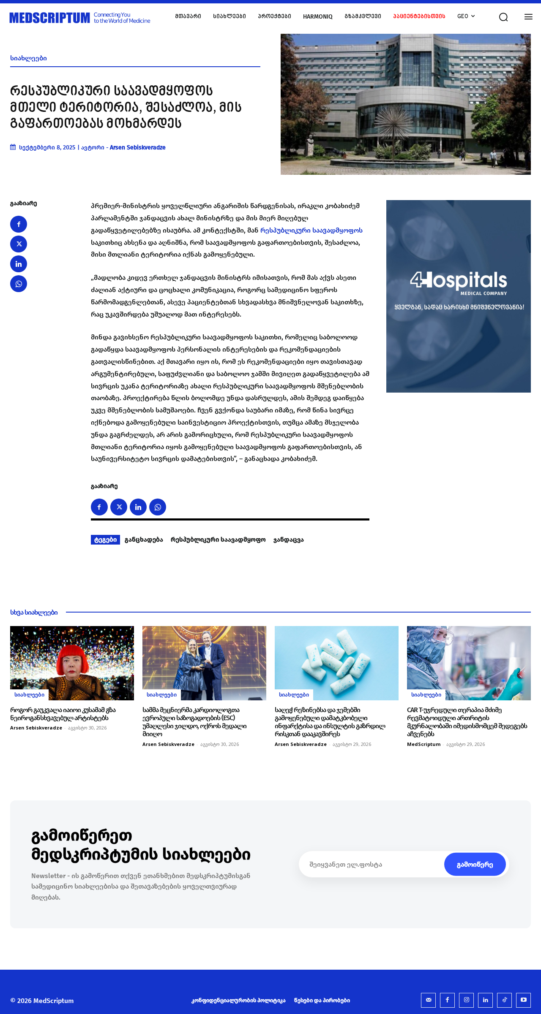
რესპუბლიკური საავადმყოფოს (311, 230)
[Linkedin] (18, 263)
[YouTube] (523, 1000)
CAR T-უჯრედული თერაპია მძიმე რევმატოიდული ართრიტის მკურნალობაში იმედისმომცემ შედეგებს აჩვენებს (467, 722)
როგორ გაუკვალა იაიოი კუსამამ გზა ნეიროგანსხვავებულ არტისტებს (62, 714)
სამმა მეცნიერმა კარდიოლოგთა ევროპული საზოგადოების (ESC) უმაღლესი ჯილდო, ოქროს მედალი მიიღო (194, 722)
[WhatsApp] (18, 283)
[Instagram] (466, 1000)
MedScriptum (423, 744)
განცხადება (144, 539)
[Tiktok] (504, 1000)
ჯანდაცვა (288, 539)
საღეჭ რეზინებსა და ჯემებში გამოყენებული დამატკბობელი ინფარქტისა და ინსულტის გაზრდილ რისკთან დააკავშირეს (330, 722)
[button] (503, 17)
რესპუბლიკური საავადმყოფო (218, 539)
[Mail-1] (428, 1000)
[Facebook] (18, 224)
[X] (18, 244)
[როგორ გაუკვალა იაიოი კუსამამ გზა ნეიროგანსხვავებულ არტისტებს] (72, 663)
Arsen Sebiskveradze (138, 147)
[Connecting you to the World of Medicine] (86, 17)
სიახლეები (28, 58)
